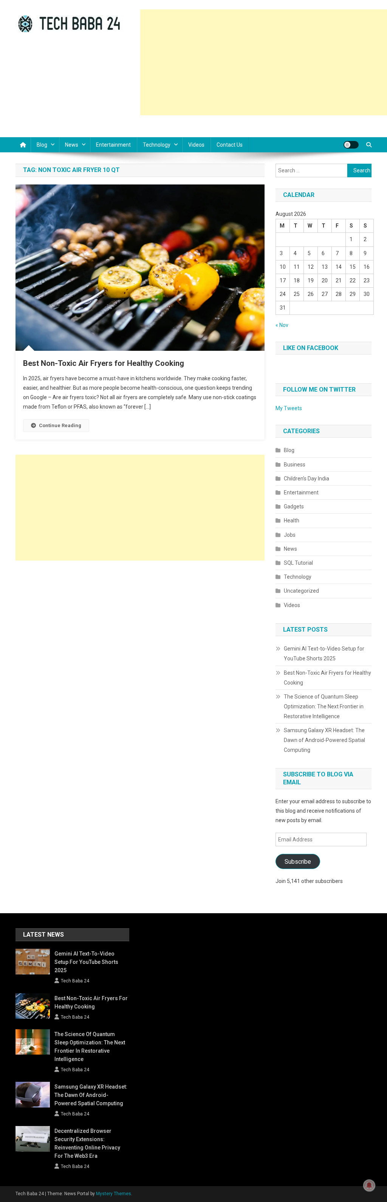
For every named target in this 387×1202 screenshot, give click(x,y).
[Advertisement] (263, 62)
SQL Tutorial (298, 563)
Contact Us (230, 145)
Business (294, 465)
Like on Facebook (310, 348)
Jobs (290, 535)
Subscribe (298, 861)
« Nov (282, 325)
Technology (156, 145)
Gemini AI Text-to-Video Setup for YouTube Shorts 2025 (324, 653)
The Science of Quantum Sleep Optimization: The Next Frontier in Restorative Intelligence (324, 706)
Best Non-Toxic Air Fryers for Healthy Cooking (103, 363)
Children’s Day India (306, 479)
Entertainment (113, 145)
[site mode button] (351, 145)
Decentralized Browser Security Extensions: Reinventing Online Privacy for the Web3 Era (87, 1143)
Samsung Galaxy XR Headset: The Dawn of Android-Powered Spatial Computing (324, 740)
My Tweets (289, 408)
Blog (42, 145)
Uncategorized (301, 591)
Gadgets (294, 506)
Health (291, 520)
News (71, 145)
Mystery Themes (113, 1193)
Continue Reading (60, 425)
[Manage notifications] (369, 1185)
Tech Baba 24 (75, 981)
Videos (196, 145)
